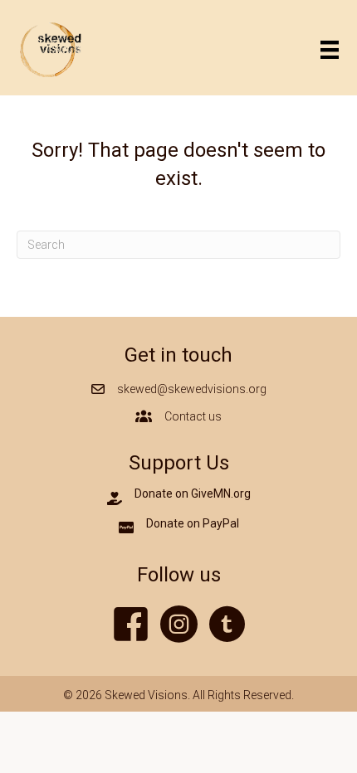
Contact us (193, 416)
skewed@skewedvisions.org (192, 389)
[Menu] (329, 49)
